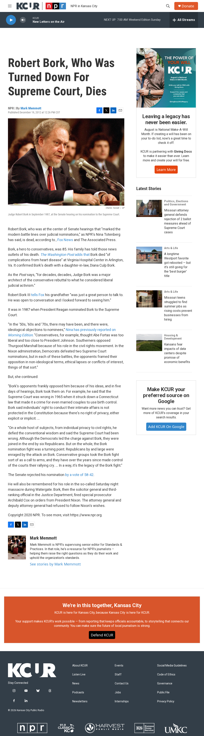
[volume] (23, 20)
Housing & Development (173, 337)
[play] (11, 20)
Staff (118, 674)
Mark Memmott (31, 108)
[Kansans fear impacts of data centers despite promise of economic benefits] (149, 342)
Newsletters (79, 701)
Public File (163, 692)
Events (119, 665)
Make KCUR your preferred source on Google (166, 395)
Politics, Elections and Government (176, 203)
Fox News (65, 240)
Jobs (118, 692)
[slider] (29, 20)
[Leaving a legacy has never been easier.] (166, 78)
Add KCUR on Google (166, 426)
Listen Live (78, 674)
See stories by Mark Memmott (55, 564)
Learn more (166, 169)
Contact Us (121, 683)
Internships (122, 701)
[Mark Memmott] (17, 547)
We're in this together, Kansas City (102, 605)
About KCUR (80, 665)
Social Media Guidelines (172, 665)
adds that (65, 254)
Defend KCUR (102, 635)
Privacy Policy (165, 701)
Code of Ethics (166, 674)
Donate (188, 6)
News (75, 683)
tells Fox (37, 295)
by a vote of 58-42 (79, 475)
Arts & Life (171, 248)
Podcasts (78, 692)
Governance (164, 683)
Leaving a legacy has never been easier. (166, 119)
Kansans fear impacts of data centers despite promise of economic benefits (177, 353)
